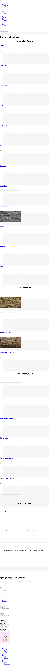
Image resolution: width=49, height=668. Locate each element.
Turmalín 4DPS (4, 206)
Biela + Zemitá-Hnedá (6, 418)
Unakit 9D (3, 266)
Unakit (2, 226)
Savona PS (3, 166)
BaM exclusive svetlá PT (7, 312)
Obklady (5, 6)
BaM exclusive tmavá (6, 332)
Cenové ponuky (6, 658)
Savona (2, 146)
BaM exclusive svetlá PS (7, 292)
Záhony (5, 7)
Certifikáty (5, 20)
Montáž (5, 13)
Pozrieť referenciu (5, 523)
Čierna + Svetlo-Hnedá (6, 458)
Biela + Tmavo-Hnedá (6, 398)
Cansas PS (3, 65)
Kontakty (3, 598)
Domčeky (3, 592)
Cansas (2, 45)
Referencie (5, 663)
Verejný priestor (6, 10)
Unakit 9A (3, 246)
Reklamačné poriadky (5, 601)
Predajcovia (5, 25)
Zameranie (5, 14)
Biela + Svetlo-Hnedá (6, 378)
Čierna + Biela (4, 438)
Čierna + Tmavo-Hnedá (7, 478)
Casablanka (3, 85)
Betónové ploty (6, 5)
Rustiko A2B (3, 126)
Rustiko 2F (3, 105)
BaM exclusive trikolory (7, 352)
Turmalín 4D (3, 186)
